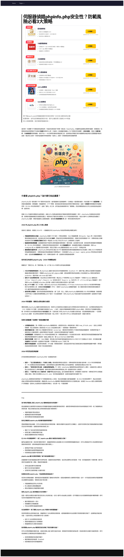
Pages (21, 3)
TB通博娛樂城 (42, 43)
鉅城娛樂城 (41, 29)
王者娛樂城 (41, 59)
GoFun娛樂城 (42, 87)
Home (14, 3)
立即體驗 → (91, 31)
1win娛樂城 (42, 102)
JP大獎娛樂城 (42, 72)
